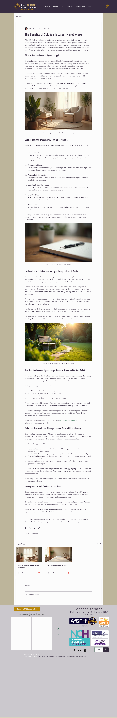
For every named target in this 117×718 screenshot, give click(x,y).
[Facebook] (74, 650)
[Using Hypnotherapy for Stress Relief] (58, 554)
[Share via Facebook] (25, 528)
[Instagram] (84, 650)
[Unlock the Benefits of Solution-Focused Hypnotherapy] (29, 554)
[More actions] (91, 29)
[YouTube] (79, 650)
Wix (84, 656)
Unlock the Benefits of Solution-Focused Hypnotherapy (28, 566)
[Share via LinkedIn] (34, 528)
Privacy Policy (60, 656)
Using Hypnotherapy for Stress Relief (57, 565)
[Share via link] (39, 528)
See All (99, 544)
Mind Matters (19, 16)
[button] (107, 6)
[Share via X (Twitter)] (30, 528)
